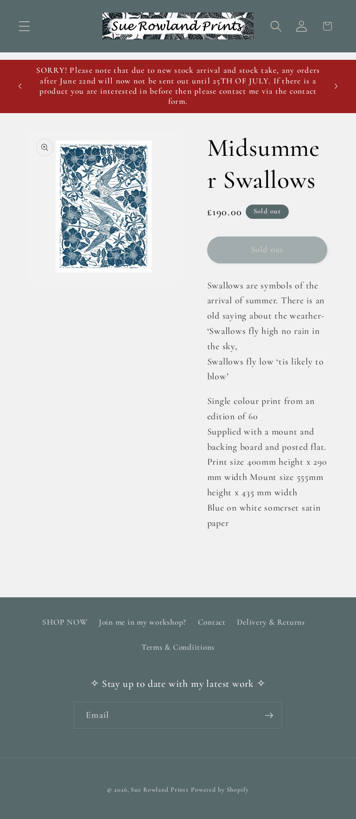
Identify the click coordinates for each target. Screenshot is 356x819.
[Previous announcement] (20, 86)
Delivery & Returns (271, 622)
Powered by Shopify (220, 789)
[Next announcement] (336, 86)
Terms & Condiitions (178, 647)
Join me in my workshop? (142, 622)
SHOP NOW (64, 622)
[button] (24, 26)
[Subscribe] (269, 715)
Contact (212, 622)
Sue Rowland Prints (160, 789)
